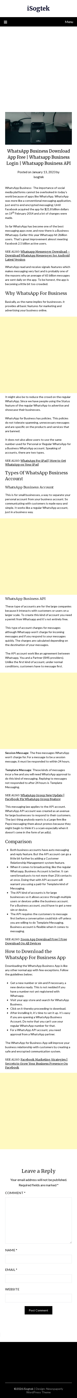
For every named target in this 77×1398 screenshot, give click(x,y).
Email (11, 1269)
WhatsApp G (29, 795)
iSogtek (38, 8)
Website (12, 1289)
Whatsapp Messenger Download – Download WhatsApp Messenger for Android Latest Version (37, 255)
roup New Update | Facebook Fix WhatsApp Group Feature (34, 797)
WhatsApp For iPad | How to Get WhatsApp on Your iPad (35, 463)
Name (11, 1250)
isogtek (38, 177)
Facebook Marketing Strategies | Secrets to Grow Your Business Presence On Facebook (36, 1063)
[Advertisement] (38, 67)
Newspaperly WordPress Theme (44, 1390)
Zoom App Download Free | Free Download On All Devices (36, 941)
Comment (15, 1193)
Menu (69, 22)
